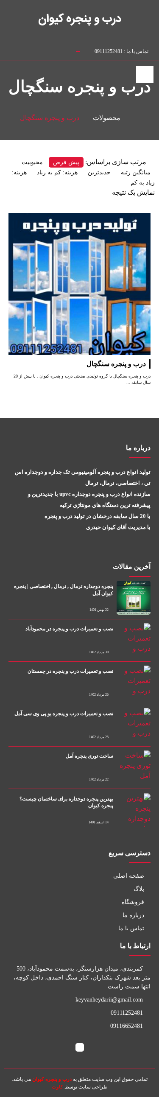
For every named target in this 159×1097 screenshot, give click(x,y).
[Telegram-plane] (35, 49)
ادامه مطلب (134, 217)
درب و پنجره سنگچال (116, 363)
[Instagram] (27, 49)
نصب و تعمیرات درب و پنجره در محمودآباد (69, 629)
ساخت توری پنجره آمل (89, 756)
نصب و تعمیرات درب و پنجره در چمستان (70, 671)
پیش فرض (66, 162)
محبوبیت (32, 162)
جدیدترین (99, 172)
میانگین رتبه (136, 172)
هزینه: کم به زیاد (57, 172)
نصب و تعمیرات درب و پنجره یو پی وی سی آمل (63, 713)
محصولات (106, 117)
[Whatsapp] (44, 49)
